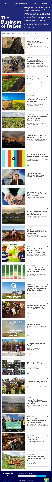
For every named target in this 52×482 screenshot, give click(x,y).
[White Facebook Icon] (5, 475)
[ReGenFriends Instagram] (3, 475)
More (35, 33)
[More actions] (47, 38)
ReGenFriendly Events (21, 33)
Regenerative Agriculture (11, 33)
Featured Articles (29, 33)
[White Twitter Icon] (7, 475)
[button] (48, 33)
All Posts (3, 33)
